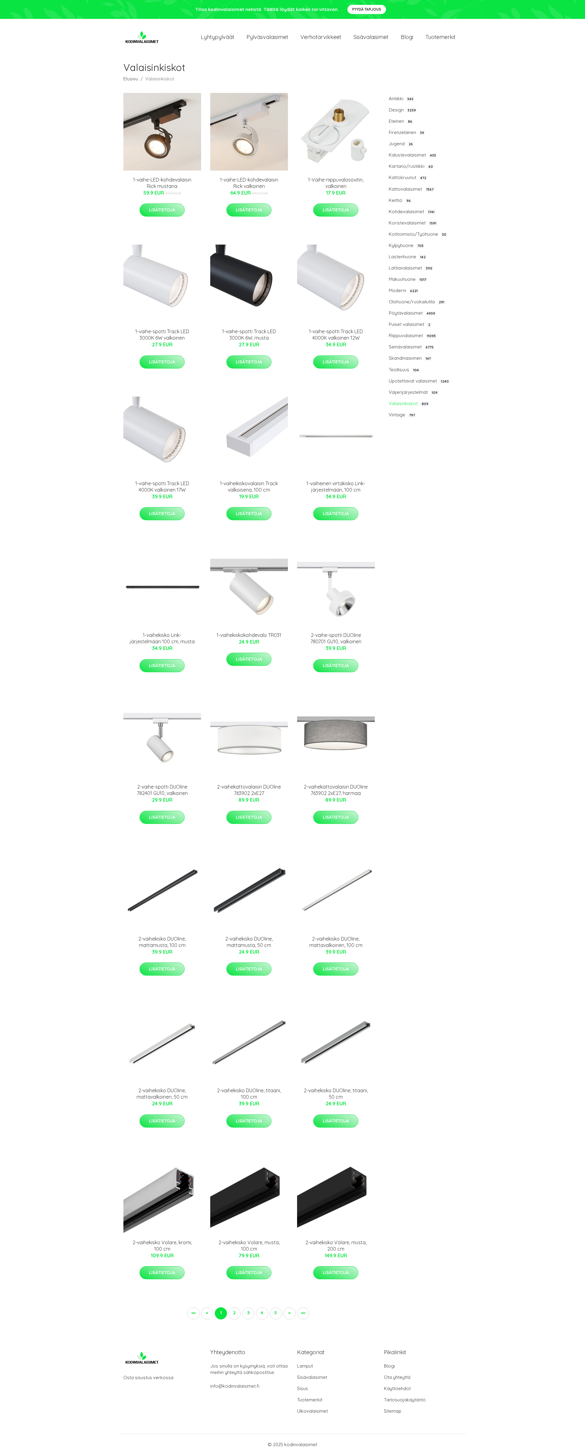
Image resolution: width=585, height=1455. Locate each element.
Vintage (402, 415)
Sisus (302, 1388)
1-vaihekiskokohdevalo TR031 (249, 635)
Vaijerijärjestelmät (413, 392)
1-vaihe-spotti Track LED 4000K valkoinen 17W (162, 486)
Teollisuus (404, 370)
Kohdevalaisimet (411, 211)
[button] (289, 1313)
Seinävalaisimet (411, 347)
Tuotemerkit (440, 37)
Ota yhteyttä (397, 1377)
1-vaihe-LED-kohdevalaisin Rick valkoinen (249, 183)
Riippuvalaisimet (412, 335)
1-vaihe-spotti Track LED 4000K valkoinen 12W (336, 334)
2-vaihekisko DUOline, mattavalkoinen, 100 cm (336, 942)
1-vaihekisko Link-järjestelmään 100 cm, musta (162, 638)
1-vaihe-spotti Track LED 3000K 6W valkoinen (162, 334)
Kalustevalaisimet (412, 155)
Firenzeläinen (406, 132)
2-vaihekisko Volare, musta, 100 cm (249, 1245)
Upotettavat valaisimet (419, 381)
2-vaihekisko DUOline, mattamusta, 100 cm (162, 942)
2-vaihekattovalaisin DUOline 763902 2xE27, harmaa (336, 790)
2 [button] (234, 1313)
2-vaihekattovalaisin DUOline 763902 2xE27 (249, 790)
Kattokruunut (407, 177)
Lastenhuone (407, 257)
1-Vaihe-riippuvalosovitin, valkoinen (335, 183)
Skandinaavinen (410, 358)
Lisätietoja (162, 210)
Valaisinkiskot (408, 403)
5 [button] (275, 1313)
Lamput (305, 1366)
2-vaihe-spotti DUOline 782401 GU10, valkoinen (162, 790)
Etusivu (130, 79)
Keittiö (400, 200)
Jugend (401, 144)
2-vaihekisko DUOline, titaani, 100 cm (249, 1093)
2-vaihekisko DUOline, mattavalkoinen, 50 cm (162, 1093)
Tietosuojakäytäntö (405, 1400)
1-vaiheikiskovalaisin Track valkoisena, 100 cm (249, 486)
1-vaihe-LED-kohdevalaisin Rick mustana (162, 183)
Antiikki (401, 98)
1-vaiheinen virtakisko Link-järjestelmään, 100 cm (336, 486)
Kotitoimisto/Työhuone (417, 234)
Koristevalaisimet (412, 223)
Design (402, 110)
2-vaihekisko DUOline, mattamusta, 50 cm (249, 942)
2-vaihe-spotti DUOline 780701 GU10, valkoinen (335, 638)
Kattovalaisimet (411, 189)
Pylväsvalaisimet (267, 37)
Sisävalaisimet (370, 37)
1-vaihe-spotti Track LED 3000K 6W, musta (249, 334)
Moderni (403, 290)
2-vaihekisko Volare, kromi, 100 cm (162, 1245)
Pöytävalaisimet (412, 313)
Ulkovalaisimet (312, 1411)
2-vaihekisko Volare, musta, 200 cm (336, 1245)
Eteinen (400, 121)
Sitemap (392, 1411)
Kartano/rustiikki (411, 166)
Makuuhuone (407, 279)
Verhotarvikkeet (320, 37)
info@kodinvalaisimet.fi (234, 1386)
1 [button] (221, 1313)
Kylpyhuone (406, 245)
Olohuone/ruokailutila (416, 302)
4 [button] (262, 1313)
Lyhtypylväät (217, 37)
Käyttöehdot (397, 1388)
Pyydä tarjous (366, 9)
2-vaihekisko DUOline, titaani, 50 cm (336, 1093)
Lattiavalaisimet (410, 268)
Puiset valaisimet (409, 324)
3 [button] (248, 1313)
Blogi (407, 37)
